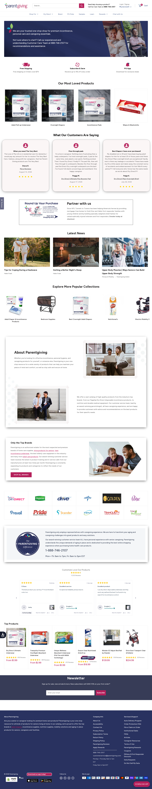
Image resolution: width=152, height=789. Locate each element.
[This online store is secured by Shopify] (10, 779)
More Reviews (25, 169)
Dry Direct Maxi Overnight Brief (126, 179)
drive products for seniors (44, 450)
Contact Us (97, 727)
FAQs (126, 734)
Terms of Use (129, 744)
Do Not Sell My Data (132, 763)
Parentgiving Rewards (132, 747)
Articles (127, 737)
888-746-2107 (109, 7)
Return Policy (98, 737)
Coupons (127, 751)
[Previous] (16, 597)
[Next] (148, 307)
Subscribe (101, 693)
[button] (139, 5)
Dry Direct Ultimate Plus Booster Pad (76, 179)
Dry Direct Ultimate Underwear (13, 652)
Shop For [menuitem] (32, 14)
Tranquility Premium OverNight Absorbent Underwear (38, 653)
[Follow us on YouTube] (72, 778)
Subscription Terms (100, 734)
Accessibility (98, 724)
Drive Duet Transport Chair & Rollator (136, 652)
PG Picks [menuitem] (70, 14)
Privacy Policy (98, 731)
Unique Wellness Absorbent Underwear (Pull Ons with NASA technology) (62, 654)
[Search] (81, 5)
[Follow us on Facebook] (61, 778)
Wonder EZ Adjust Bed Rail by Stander (112, 652)
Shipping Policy (99, 741)
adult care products (30, 457)
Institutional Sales (131, 731)
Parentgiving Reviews (101, 744)
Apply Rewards (99, 747)
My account (124, 7)
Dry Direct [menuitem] (47, 14)
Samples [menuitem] (82, 14)
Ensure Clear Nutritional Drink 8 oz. (87, 652)
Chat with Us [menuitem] (118, 14)
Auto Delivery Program (132, 721)
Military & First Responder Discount (134, 755)
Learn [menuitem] (92, 14)
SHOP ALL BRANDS (21, 475)
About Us (96, 721)
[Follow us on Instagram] (69, 778)
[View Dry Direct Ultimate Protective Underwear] (51, 607)
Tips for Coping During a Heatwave (20, 270)
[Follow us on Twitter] (65, 778)
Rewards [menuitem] (102, 14)
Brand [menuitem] (60, 14)
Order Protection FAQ (132, 724)
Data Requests (129, 760)
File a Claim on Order (132, 727)
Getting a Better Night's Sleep (67, 270)
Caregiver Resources (132, 741)
